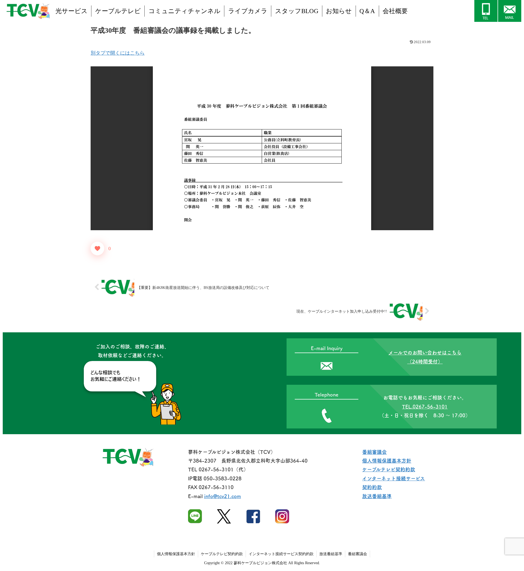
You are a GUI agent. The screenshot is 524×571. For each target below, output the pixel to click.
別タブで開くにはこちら (118, 53)
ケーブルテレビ (118, 10)
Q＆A (367, 10)
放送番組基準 (377, 496)
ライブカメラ (247, 10)
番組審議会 (374, 451)
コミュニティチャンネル (184, 10)
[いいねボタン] (97, 248)
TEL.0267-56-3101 (425, 406)
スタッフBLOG (296, 10)
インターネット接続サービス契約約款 (281, 554)
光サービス (71, 10)
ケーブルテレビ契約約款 (388, 469)
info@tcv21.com (222, 496)
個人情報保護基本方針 (386, 460)
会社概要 (395, 10)
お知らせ (339, 10)
